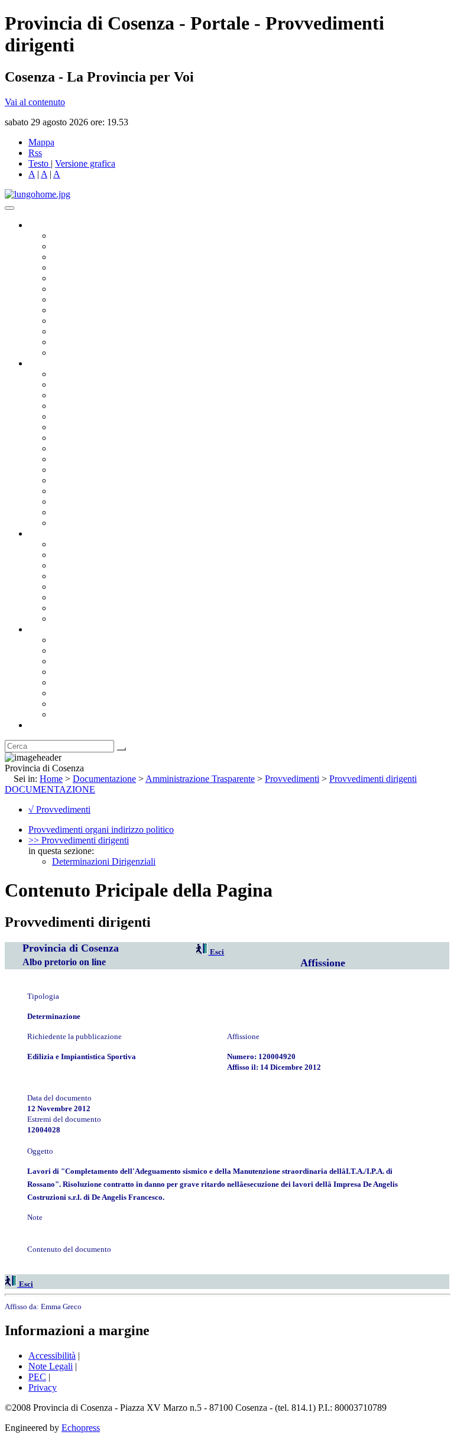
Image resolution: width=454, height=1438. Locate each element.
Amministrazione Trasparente (106, 587)
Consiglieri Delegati (89, 257)
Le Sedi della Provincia (95, 661)
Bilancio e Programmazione (103, 395)
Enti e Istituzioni (82, 714)
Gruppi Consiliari (84, 289)
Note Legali (50, 1366)
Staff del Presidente (88, 523)
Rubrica (42, 725)
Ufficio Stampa (80, 331)
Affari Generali (80, 384)
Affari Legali (76, 416)
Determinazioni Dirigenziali (103, 861)
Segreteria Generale (88, 512)
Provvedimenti (292, 779)
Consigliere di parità (89, 299)
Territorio (69, 682)
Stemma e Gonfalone (91, 640)
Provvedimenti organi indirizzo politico (101, 830)
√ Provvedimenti (59, 809)
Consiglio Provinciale (92, 246)
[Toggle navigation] (9, 208)
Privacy (42, 1387)
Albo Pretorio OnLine (93, 544)
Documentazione (59, 533)
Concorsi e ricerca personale (104, 565)
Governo (44, 225)
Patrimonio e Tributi (89, 438)
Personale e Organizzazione (103, 406)
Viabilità (67, 501)
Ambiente (70, 480)
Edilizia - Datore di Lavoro (102, 491)
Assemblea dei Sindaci (94, 267)
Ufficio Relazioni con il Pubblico (113, 321)
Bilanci (65, 576)
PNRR (64, 448)
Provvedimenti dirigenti (373, 779)
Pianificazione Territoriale (100, 470)
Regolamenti (75, 618)
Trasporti (68, 459)
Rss (35, 153)
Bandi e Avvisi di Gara (94, 555)
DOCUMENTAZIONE (50, 789)
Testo (38, 163)
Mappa (41, 142)
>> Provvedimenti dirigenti (78, 840)
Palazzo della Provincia (95, 650)
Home (51, 779)
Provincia (46, 629)
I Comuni (69, 693)
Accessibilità (52, 1356)
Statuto (65, 608)
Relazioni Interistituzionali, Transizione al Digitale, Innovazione (170, 427)
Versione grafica (85, 163)
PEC (37, 1377)
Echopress (80, 1428)
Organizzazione (57, 363)
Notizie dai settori (85, 342)
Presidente (71, 236)
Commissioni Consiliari (96, 278)
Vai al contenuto (35, 102)
